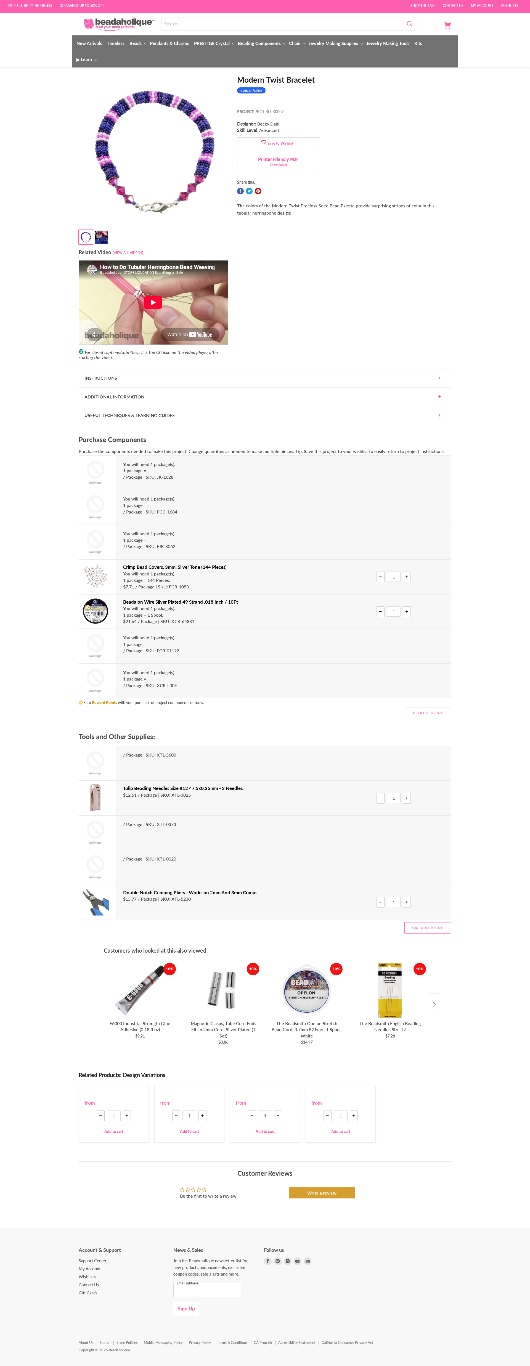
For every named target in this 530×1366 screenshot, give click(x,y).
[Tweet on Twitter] (249, 191)
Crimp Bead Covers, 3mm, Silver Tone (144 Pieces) (175, 567)
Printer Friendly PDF (278, 161)
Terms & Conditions (232, 1342)
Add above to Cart (428, 713)
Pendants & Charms (169, 43)
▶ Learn (84, 59)
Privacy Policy (200, 1342)
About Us (86, 1342)
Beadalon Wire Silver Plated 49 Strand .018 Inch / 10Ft (180, 602)
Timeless (115, 43)
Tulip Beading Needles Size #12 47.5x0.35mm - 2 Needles (183, 788)
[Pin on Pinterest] (258, 191)
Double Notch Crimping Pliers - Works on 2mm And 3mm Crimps (190, 892)
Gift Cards (88, 1292)
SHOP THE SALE (422, 5)
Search (105, 1342)
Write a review (321, 1192)
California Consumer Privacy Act (347, 1342)
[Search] (409, 23)
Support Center (93, 1260)
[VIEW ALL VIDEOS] (128, 253)
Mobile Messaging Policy (163, 1342)
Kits (418, 43)
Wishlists (509, 5)
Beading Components (260, 43)
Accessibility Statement (297, 1342)
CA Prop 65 (263, 1342)
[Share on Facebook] (240, 191)
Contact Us (453, 5)
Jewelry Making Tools (387, 43)
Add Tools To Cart (428, 927)
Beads (136, 43)
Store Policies (127, 1342)
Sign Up (186, 1308)
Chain (295, 43)
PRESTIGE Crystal (212, 43)
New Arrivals (89, 43)
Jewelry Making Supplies (334, 43)
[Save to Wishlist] (264, 143)
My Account (482, 5)
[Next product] (434, 1004)
